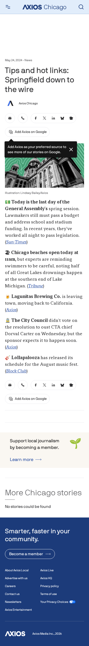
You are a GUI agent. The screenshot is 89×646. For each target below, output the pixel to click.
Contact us (12, 593)
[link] (10, 118)
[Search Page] (81, 7)
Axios (11, 310)
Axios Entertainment (18, 609)
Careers (10, 586)
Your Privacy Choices (54, 601)
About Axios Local (17, 570)
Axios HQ (46, 578)
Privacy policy (49, 586)
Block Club (16, 371)
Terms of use (48, 593)
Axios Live (47, 570)
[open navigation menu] (8, 7)
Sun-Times (16, 242)
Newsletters (13, 601)
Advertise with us (16, 578)
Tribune (35, 286)
